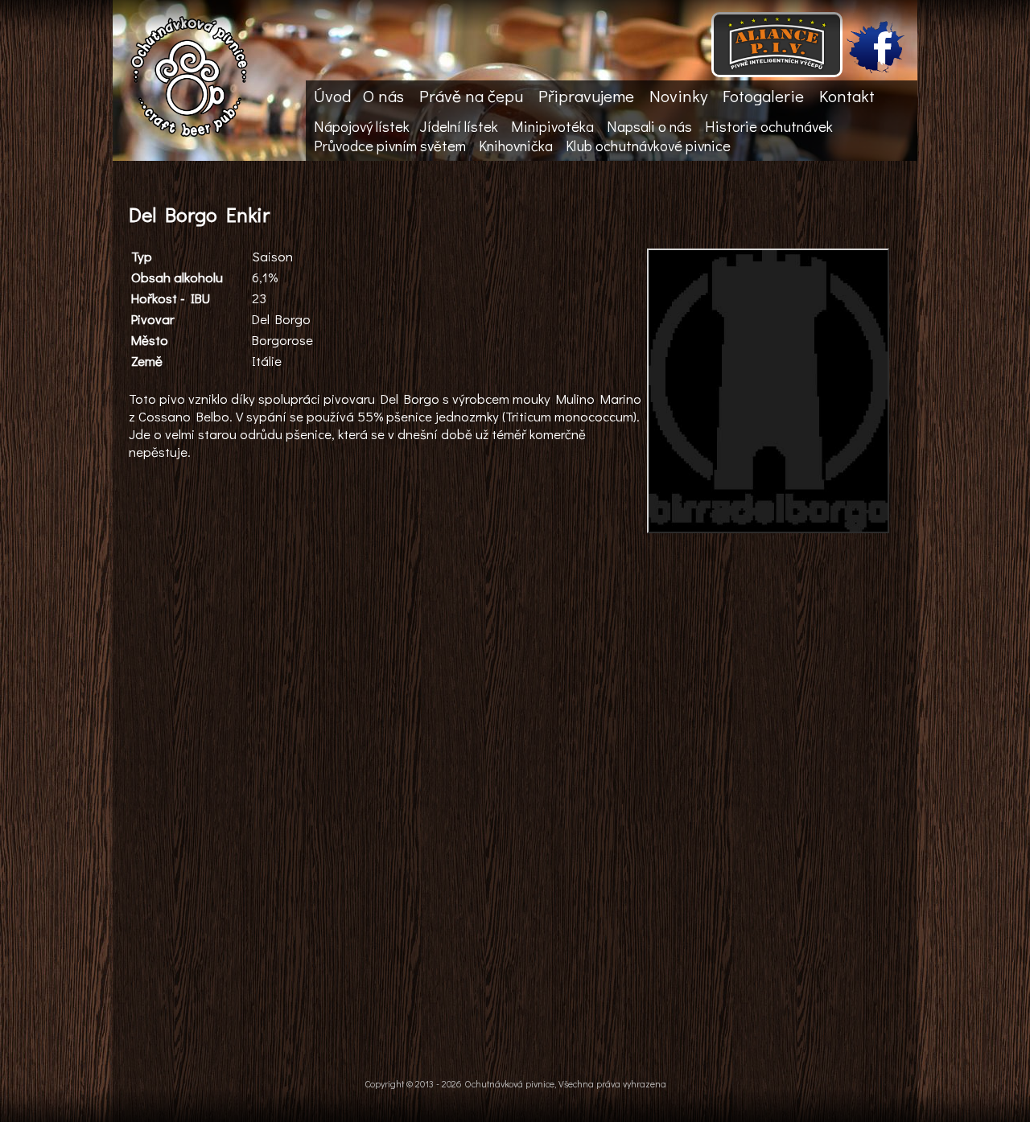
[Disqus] (511, 812)
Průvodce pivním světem (390, 145)
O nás (383, 95)
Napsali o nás (649, 126)
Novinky (678, 95)
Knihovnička (516, 145)
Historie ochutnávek (769, 126)
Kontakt (847, 95)
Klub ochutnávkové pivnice (648, 145)
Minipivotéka (552, 126)
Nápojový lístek (362, 126)
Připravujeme (586, 95)
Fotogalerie (763, 95)
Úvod (332, 95)
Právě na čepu (471, 95)
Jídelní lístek (458, 126)
